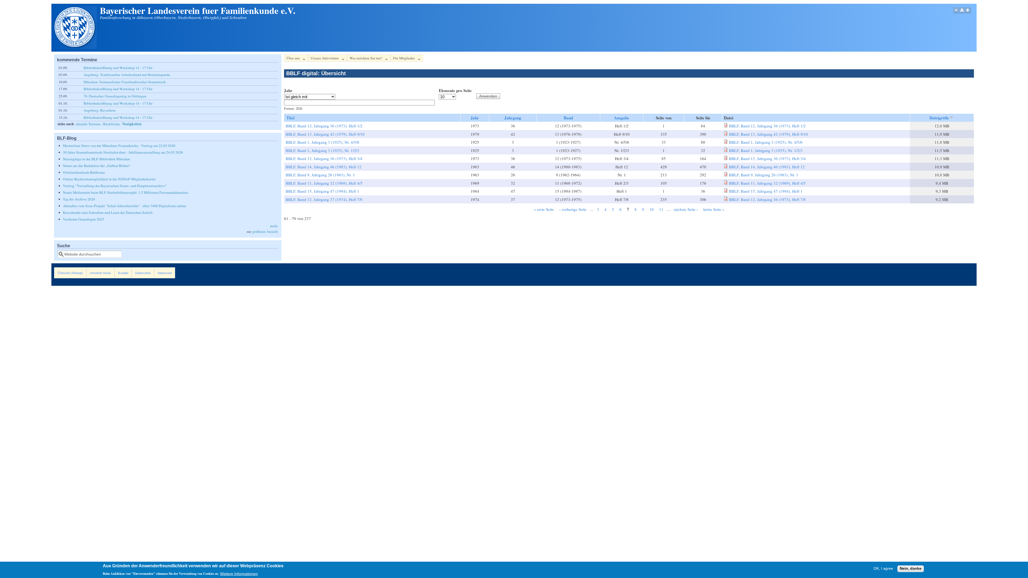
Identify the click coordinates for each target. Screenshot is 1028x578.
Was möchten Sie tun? (364, 59)
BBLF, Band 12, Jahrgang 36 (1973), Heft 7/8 (767, 199)
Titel (290, 118)
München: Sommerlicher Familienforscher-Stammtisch (125, 81)
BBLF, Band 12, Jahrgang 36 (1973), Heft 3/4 (324, 158)
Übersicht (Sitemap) (70, 273)
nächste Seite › (686, 209)
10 (651, 209)
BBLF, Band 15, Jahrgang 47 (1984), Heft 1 (322, 191)
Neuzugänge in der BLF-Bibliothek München (96, 159)
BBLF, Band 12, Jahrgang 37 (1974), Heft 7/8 (324, 199)
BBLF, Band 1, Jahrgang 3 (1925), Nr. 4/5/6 (322, 142)
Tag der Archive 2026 (79, 199)
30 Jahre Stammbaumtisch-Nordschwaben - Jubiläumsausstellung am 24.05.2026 (123, 152)
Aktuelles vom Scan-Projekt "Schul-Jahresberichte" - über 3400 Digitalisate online (124, 205)
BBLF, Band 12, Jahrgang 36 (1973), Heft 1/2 (324, 125)
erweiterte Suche (100, 273)
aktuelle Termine (88, 123)
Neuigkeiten (132, 124)
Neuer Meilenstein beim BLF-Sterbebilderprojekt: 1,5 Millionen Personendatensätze (125, 192)
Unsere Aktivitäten (323, 59)
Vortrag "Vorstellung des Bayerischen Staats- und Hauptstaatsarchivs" (115, 185)
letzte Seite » (713, 209)
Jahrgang (512, 118)
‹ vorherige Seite (573, 209)
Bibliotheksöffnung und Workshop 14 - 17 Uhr (118, 67)
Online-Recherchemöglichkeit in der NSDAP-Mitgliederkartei (109, 179)
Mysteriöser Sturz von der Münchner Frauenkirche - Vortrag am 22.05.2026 (119, 145)
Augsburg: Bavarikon (100, 110)
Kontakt (123, 273)
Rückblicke (111, 123)
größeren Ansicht (265, 231)
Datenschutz (143, 273)
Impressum (165, 273)
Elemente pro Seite (455, 90)
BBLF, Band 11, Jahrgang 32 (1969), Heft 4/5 (324, 183)
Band (568, 118)
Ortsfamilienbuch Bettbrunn (84, 172)
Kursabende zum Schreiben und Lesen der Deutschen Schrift (108, 212)
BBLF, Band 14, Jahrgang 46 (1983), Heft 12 (323, 166)
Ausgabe (621, 118)
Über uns (292, 59)
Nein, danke (910, 569)
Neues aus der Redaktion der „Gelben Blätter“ (97, 165)
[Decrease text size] (956, 13)
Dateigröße (939, 118)
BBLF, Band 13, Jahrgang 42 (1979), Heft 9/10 (325, 134)
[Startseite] (75, 47)
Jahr (288, 90)
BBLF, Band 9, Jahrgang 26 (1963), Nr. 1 (320, 174)
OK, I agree (883, 569)
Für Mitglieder (403, 59)
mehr (274, 225)
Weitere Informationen (239, 574)
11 (661, 209)
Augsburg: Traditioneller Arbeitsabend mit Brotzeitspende (127, 74)
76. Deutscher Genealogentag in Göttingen (115, 96)
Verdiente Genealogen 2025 (83, 219)
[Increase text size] (968, 13)
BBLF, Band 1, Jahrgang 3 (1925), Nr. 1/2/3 (322, 150)
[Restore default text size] (962, 13)
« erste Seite (544, 209)
